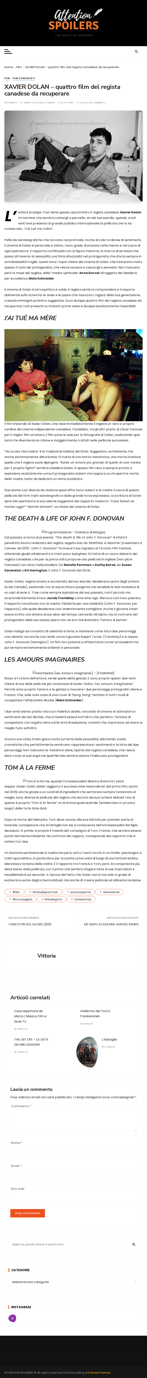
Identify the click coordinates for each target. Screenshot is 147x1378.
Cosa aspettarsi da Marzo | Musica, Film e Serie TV (30, 1016)
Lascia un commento (93, 103)
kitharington (53, 899)
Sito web (17, 1189)
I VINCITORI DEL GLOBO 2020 (29, 924)
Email (16, 1166)
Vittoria (68, 103)
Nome (17, 1143)
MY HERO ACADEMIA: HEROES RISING (111, 924)
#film (16, 892)
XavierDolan (82, 899)
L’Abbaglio (109, 1039)
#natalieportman (45, 892)
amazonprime (80, 892)
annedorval (111, 892)
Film (7, 78)
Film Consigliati (23, 78)
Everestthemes (99, 1373)
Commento (21, 1106)
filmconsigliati (22, 899)
